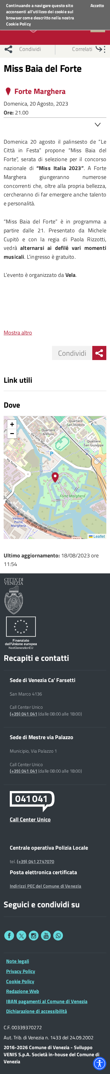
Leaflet (99, 536)
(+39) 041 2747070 (35, 861)
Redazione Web (22, 991)
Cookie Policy (18, 24)
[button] (55, 477)
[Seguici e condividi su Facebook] (9, 935)
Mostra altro (18, 332)
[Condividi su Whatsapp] (58, 935)
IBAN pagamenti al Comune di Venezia (46, 1001)
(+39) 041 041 (23, 714)
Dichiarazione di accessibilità (36, 1011)
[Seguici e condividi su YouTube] (46, 935)
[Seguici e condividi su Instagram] (33, 935)
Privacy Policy (20, 971)
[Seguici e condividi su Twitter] (21, 935)
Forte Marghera (40, 91)
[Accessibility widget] (99, 1063)
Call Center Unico (30, 819)
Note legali (17, 961)
